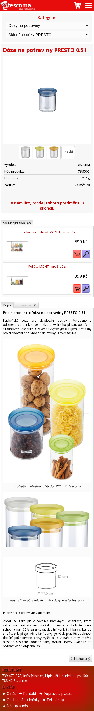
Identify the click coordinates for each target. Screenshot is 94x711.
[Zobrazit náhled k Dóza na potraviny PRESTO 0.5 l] (47, 100)
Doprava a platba (57, 693)
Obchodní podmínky (23, 699)
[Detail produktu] (86, 254)
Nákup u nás (17, 705)
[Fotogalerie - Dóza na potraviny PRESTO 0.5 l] (25, 152)
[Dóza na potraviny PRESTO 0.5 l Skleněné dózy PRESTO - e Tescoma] (17, 5)
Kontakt (29, 693)
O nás (11, 693)
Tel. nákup (55, 699)
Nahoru (80, 658)
